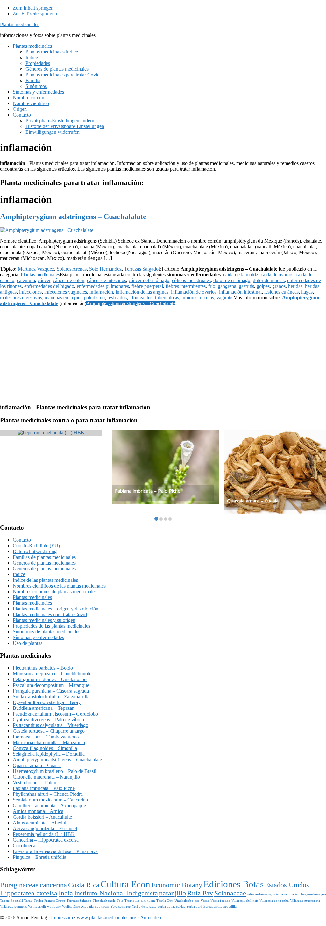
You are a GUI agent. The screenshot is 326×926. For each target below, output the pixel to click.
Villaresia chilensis (244, 900)
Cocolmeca (24, 845)
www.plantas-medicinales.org (106, 917)
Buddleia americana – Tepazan (43, 708)
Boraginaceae (19, 885)
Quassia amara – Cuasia (253, 500)
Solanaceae (230, 893)
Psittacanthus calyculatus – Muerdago (50, 725)
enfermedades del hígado (49, 286)
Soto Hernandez (105, 269)
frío (211, 286)
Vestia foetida (220, 900)
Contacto (22, 540)
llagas (307, 292)
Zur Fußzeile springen (35, 13)
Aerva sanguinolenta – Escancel (45, 828)
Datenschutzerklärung (35, 551)
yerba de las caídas (171, 906)
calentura (26, 280)
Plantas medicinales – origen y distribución (55, 608)
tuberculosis (167, 297)
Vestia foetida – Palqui (35, 782)
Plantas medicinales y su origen (44, 620)
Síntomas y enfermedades (38, 637)
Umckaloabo (183, 900)
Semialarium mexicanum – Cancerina (50, 799)
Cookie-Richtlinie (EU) (36, 545)
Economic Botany (177, 885)
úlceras (207, 297)
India (66, 893)
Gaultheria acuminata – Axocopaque (49, 805)
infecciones (30, 292)
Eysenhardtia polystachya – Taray (47, 702)
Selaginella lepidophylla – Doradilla (49, 754)
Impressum (62, 917)
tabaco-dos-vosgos (261, 894)
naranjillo (172, 893)
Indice (19, 574)
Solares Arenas (72, 269)
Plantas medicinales (19, 24)
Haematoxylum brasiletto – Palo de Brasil (54, 771)
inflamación (101, 292)
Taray (28, 900)
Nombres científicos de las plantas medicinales (59, 585)
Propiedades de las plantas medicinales (51, 626)
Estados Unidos (287, 885)
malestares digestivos (21, 297)
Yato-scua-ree (120, 906)
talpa (279, 894)
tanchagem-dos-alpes (310, 894)
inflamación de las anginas (142, 292)
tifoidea (136, 297)
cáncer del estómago (149, 280)
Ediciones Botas (233, 884)
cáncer (44, 280)
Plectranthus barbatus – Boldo (43, 668)
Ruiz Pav (200, 893)
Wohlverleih (37, 906)
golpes (263, 286)
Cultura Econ (125, 884)
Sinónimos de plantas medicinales (46, 631)
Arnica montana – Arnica (38, 811)
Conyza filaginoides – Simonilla (45, 748)
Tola (120, 900)
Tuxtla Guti (164, 900)
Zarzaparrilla (212, 906)
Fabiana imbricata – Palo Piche (148, 491)
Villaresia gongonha (274, 900)
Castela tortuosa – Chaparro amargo (49, 731)
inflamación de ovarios (193, 292)
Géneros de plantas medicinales (44, 563)
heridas (295, 286)
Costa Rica (83, 885)
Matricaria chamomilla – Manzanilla (49, 742)
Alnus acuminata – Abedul (39, 822)
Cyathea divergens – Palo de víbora (48, 719)
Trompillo (131, 900)
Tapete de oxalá (11, 900)
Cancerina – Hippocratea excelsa (46, 840)
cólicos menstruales (191, 280)
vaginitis (224, 297)
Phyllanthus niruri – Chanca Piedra (48, 794)
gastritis (246, 286)
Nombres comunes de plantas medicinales (54, 591)
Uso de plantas (27, 643)
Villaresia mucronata (305, 900)
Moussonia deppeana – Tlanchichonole (52, 673)
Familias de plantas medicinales (44, 557)
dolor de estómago (231, 280)
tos (149, 297)
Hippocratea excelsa (28, 893)
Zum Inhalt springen (33, 8)
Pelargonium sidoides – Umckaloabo (50, 679)
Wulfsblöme (71, 906)
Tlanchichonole (104, 900)
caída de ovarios (277, 274)
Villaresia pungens (13, 906)
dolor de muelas (269, 280)
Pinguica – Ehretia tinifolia (39, 857)
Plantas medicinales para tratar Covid (50, 614)
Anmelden (150, 917)
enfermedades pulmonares (103, 286)
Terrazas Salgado (141, 269)
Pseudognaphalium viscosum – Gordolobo (55, 713)
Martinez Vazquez (36, 269)
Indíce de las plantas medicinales (45, 580)
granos (279, 286)
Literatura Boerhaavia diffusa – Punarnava (55, 851)
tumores (189, 297)
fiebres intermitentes (186, 286)
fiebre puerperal (147, 286)
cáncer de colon (68, 280)
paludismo (94, 297)
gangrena (227, 286)
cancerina (53, 885)
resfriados (117, 297)
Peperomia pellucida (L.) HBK (44, 834)
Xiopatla (87, 906)
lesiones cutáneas (281, 292)
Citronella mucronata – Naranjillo (46, 777)
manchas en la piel (63, 297)
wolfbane (54, 906)
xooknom (102, 906)
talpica (289, 894)
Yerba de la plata (144, 906)
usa (197, 900)
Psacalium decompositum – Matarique (51, 685)
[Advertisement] (163, 353)
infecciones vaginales (65, 292)
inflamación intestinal (240, 292)
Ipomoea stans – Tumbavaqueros (46, 736)
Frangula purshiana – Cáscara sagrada (51, 691)
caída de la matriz (240, 274)
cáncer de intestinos (106, 280)
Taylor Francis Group (49, 900)
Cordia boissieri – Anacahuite (42, 817)
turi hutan (148, 900)
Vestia (205, 900)
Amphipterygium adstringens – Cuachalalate (73, 216)
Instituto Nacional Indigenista (116, 893)
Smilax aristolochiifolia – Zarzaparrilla (51, 696)
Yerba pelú (194, 906)
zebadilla (230, 906)
